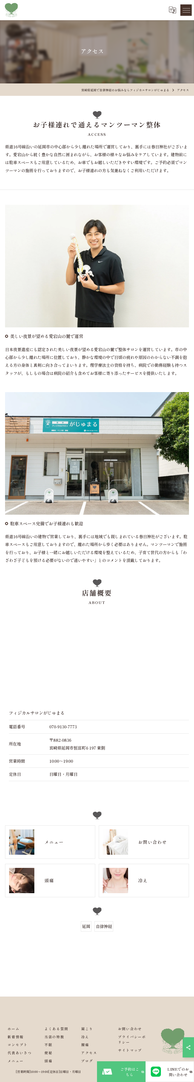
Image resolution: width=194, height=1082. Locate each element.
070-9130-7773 (63, 727)
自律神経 (104, 926)
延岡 (86, 926)
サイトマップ (130, 1050)
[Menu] (186, 10)
